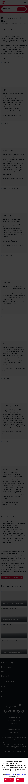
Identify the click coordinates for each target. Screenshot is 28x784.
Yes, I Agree (8, 779)
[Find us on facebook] (9, 711)
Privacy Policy (21, 774)
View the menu (18, 115)
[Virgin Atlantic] (5, 2)
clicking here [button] (20, 771)
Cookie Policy (10, 774)
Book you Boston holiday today (12, 577)
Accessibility (14, 726)
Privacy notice (14, 723)
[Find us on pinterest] (22, 711)
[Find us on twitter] (14, 711)
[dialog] (14, 771)
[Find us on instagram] (5, 711)
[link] (14, 663)
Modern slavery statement (14, 729)
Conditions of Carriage (14, 720)
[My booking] (21, 2)
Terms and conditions (14, 717)
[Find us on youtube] (18, 711)
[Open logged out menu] (17, 2)
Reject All (20, 779)
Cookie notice (14, 732)
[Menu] (25, 2)
